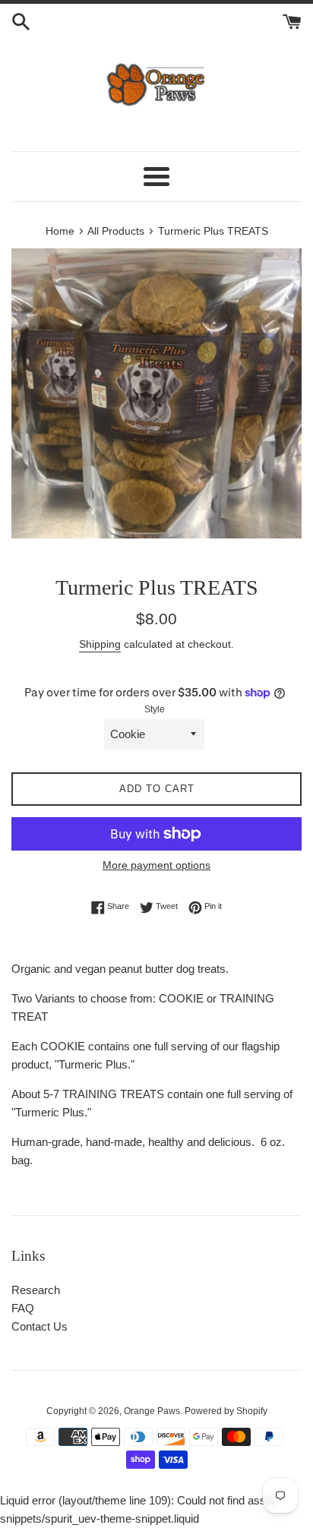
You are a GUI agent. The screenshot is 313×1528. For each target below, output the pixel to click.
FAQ (22, 1308)
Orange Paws (152, 1411)
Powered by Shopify (226, 1411)
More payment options (156, 865)
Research (35, 1289)
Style (154, 709)
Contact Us (39, 1326)
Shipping (100, 644)
